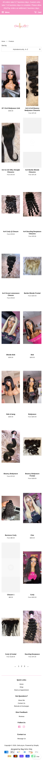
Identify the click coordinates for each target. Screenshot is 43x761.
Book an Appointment (21, 690)
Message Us (21, 738)
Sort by (4, 45)
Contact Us (21, 703)
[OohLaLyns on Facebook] (19, 727)
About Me (21, 700)
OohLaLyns (20, 745)
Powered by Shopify (32, 745)
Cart (39, 12)
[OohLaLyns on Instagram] (24, 727)
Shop (21, 687)
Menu (6, 12)
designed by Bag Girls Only (21, 749)
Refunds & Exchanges (21, 706)
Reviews (21, 716)
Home (3, 41)
